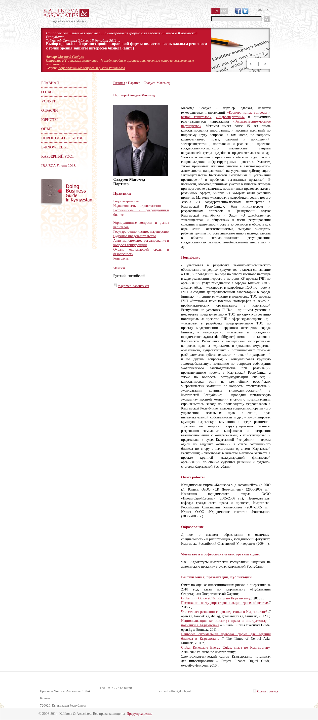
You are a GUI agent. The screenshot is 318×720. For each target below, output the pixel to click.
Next (265, 64)
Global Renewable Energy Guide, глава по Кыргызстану (225, 647)
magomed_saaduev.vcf (133, 286)
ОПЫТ (46, 129)
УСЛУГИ (49, 101)
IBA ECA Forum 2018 (58, 166)
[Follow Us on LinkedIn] (245, 12)
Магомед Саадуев (71, 57)
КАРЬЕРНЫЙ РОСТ (57, 156)
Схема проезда (267, 691)
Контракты (121, 258)
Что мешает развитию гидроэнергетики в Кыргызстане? (224, 612)
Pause (258, 64)
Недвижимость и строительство (137, 206)
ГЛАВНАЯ (50, 83)
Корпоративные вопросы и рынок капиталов (91, 68)
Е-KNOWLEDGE (55, 147)
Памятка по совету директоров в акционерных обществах (225, 603)
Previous (250, 64)
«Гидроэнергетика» (230, 117)
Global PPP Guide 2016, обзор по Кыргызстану (215, 598)
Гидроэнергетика (126, 201)
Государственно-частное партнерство (141, 231)
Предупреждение (139, 714)
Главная (119, 83)
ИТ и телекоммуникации (80, 60)
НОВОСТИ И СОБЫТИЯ (61, 138)
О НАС (47, 92)
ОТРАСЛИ (49, 110)
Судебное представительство (134, 236)
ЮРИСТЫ (49, 120)
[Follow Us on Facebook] (238, 12)
